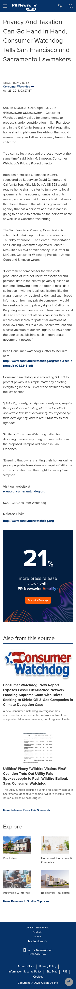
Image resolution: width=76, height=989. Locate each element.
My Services (36, 941)
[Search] (71, 6)
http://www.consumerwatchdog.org (28, 520)
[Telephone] (60, 6)
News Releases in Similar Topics (24, 901)
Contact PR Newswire (37, 927)
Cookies (38, 977)
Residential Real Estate (55, 893)
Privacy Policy (47, 966)
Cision (45, 983)
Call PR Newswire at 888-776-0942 (38, 952)
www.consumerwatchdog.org (24, 491)
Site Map (52, 971)
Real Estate (10, 858)
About (37, 936)
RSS (64, 971)
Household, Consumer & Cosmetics (56, 860)
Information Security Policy (25, 971)
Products (37, 932)
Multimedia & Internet (16, 893)
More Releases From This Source (24, 810)
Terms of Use (26, 966)
